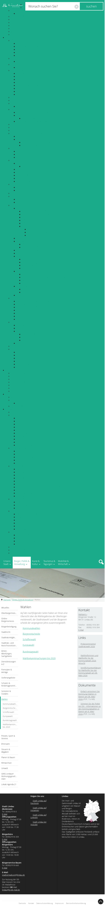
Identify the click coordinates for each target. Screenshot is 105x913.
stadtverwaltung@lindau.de (13, 875)
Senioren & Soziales (20, 148)
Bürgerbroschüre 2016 (27, 13)
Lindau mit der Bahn (26, 460)
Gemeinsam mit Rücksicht (29, 544)
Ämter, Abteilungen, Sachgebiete (26, 109)
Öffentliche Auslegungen (28, 253)
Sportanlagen (22, 190)
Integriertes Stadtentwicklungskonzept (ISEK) (43, 211)
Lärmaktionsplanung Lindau (29, 328)
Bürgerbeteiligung (19, 70)
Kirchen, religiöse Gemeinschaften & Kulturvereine (40, 151)
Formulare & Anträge (21, 127)
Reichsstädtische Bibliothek (24, 379)
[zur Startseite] (12, 5)
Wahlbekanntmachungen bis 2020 (32, 181)
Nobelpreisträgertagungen (29, 403)
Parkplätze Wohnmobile (27, 421)
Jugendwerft (22, 82)
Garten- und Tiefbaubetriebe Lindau (28, 550)
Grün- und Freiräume (26, 256)
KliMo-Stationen (24, 472)
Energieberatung (24, 313)
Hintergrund (22, 367)
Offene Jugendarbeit (26, 157)
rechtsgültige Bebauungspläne (36, 247)
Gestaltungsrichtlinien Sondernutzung (40, 292)
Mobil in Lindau (18, 448)
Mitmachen (21, 361)
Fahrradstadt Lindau (20, 466)
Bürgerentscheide (25, 169)
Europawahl (22, 175)
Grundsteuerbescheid (27, 199)
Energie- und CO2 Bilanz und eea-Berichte (36, 316)
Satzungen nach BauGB (27, 250)
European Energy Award (28, 319)
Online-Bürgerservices (21, 64)
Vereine (20, 187)
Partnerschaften (18, 22)
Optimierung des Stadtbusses (30, 517)
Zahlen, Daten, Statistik (22, 19)
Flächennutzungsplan (26, 238)
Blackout (20, 43)
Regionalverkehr (24, 508)
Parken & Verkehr (19, 415)
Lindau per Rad (23, 454)
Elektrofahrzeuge (24, 433)
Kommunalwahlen (25, 163)
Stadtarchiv (16, 376)
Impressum (59, 903)
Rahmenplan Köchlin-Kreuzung (36, 223)
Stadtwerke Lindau (20, 553)
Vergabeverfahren (25, 49)
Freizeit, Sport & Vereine (22, 184)
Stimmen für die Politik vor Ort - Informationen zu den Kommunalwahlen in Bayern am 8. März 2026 (89, 708)
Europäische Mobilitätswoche (30, 541)
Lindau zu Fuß (23, 451)
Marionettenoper (19, 391)
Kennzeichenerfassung (27, 427)
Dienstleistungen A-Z (21, 124)
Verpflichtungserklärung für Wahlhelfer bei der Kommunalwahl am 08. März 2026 (89, 671)
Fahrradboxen (23, 436)
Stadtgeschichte (18, 16)
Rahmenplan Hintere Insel (34, 220)
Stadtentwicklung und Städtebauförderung (36, 271)
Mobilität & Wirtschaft (15, 409)
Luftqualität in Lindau (32, 337)
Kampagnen (16, 532)
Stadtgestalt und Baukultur (29, 286)
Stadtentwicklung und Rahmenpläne (33, 208)
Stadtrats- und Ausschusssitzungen (27, 103)
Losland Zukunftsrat (25, 73)
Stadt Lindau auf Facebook (38, 802)
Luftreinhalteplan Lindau (33, 340)
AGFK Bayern (22, 481)
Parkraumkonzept (24, 439)
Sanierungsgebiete (31, 274)
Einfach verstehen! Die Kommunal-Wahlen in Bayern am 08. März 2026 (89, 695)
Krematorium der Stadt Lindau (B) (32, 121)
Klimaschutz (16, 298)
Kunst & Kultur (12, 370)
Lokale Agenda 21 (19, 349)
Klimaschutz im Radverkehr (29, 469)
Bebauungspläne (24, 241)
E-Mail (81, 630)
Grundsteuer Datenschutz (28, 202)
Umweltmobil (23, 364)
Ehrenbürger (17, 28)
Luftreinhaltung (23, 331)
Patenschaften (18, 25)
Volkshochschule (19, 385)
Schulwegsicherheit (25, 445)
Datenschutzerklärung (44, 903)
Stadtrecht (16, 97)
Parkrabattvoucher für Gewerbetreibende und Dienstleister (45, 442)
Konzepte (15, 511)
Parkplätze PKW (23, 418)
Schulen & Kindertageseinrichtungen (28, 133)
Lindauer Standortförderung (24, 412)
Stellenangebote (19, 130)
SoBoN (25, 217)
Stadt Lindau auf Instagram (38, 809)
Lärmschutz (21, 325)
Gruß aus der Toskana (26, 61)
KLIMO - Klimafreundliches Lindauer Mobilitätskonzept (42, 514)
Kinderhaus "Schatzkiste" (34, 145)
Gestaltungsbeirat (30, 289)
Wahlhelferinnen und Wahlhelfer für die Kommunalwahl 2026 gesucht (88, 659)
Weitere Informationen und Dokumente (35, 295)
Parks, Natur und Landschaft (35, 265)
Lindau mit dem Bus (26, 457)
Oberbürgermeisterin (21, 58)
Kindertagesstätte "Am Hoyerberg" (38, 142)
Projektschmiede (24, 76)
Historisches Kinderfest (22, 34)
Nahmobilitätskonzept (27, 526)
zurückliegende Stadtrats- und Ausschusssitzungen (40, 106)
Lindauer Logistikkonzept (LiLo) (31, 529)
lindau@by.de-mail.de (11, 889)
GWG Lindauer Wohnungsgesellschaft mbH (32, 346)
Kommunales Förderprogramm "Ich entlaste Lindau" (41, 487)
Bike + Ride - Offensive (27, 493)
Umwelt (15, 322)
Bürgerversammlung (26, 88)
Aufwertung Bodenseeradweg (30, 475)
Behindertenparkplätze (27, 430)
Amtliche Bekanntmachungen (30, 46)
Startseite (7, 600)
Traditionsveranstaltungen (23, 31)
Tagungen (15, 400)
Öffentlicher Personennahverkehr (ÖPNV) (30, 499)
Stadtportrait (17, 10)
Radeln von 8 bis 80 (25, 535)
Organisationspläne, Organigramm (32, 112)
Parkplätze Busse (24, 424)
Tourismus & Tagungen (16, 394)
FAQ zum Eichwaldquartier (40, 229)
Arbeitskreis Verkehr (26, 358)
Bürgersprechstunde (26, 91)
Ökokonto (26, 268)
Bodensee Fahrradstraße (28, 490)
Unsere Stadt (6, 563)
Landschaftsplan (29, 259)
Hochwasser (22, 55)
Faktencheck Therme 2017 (40, 235)
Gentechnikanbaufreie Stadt (30, 343)
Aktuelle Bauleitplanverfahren (36, 244)
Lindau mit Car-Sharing (27, 463)
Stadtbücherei (18, 382)
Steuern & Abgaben (20, 196)
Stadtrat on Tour (24, 94)
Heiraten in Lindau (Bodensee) (36, 118)
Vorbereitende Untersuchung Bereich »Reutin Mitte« (47, 277)
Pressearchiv (22, 52)
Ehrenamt (15, 193)
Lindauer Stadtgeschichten (29, 79)
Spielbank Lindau (19, 406)
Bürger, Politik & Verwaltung (18, 37)
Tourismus (16, 397)
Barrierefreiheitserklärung (76, 903)
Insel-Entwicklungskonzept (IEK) (37, 214)
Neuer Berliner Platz (31, 283)
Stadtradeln (22, 538)
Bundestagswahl (24, 178)
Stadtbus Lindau (24, 505)
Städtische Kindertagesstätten (30, 139)
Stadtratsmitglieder (20, 100)
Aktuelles (15, 40)
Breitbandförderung (20, 547)
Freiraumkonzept (30, 262)
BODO (19, 502)
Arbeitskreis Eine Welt (27, 355)
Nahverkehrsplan (24, 520)
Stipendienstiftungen (26, 136)
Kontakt (31, 903)
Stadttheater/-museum (22, 373)
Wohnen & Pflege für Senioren (30, 154)
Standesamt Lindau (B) (27, 115)
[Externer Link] (79, 651)
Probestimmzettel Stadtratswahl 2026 (87, 645)
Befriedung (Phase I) (36, 232)
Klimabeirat (21, 310)
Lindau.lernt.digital (25, 67)
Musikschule (17, 388)
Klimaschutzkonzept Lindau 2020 (32, 307)
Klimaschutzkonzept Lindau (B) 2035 (33, 301)
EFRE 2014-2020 (30, 280)
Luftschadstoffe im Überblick (36, 334)
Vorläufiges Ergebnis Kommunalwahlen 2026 (43, 166)
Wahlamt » (82, 614)
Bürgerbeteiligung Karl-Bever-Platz (32, 85)
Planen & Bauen (18, 205)
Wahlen (14, 160)
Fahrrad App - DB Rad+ (27, 496)
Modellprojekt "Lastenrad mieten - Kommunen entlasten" (43, 484)
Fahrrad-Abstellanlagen (27, 478)
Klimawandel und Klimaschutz (30, 304)
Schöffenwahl (22, 172)
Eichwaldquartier (30, 226)
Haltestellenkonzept (26, 523)
